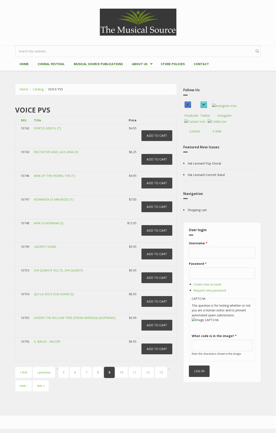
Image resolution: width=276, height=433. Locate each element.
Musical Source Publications (98, 64)
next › (23, 386)
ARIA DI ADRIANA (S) (48, 223)
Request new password (209, 290)
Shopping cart (197, 210)
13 (161, 372)
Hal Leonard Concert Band (206, 175)
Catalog (38, 89)
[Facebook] (191, 104)
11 (134, 372)
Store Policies (173, 64)
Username (198, 243)
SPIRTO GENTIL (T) (47, 128)
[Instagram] (224, 106)
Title (37, 120)
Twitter (205, 115)
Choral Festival (51, 64)
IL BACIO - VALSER (47, 341)
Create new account (207, 284)
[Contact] (194, 121)
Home (24, 64)
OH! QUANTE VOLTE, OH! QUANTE (58, 270)
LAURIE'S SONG (45, 247)
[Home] (138, 22)
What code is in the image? (214, 336)
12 (148, 372)
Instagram (224, 115)
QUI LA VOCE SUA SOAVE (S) (54, 294)
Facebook (191, 115)
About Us (137, 63)
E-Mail (217, 131)
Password (198, 264)
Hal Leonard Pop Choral (204, 163)
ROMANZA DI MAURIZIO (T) (54, 199)
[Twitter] (205, 104)
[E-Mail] (217, 121)
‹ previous (44, 372)
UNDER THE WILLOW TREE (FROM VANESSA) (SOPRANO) (75, 318)
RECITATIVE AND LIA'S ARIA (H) (56, 152)
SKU (24, 120)
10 (121, 372)
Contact (201, 64)
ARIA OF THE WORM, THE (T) (54, 176)
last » (40, 386)
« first (23, 372)
